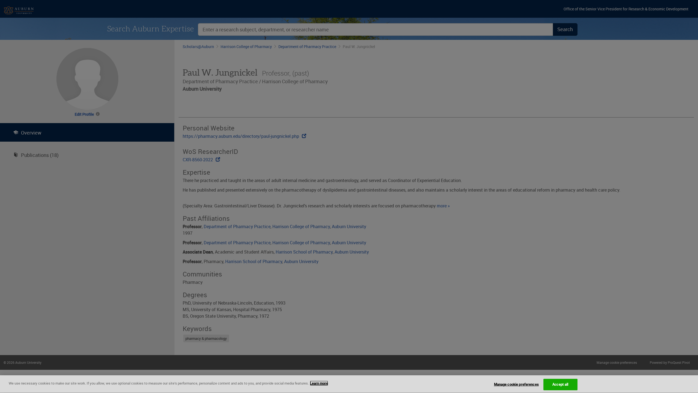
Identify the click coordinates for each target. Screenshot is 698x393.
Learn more (319, 383)
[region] (349, 384)
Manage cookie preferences (516, 384)
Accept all (560, 384)
